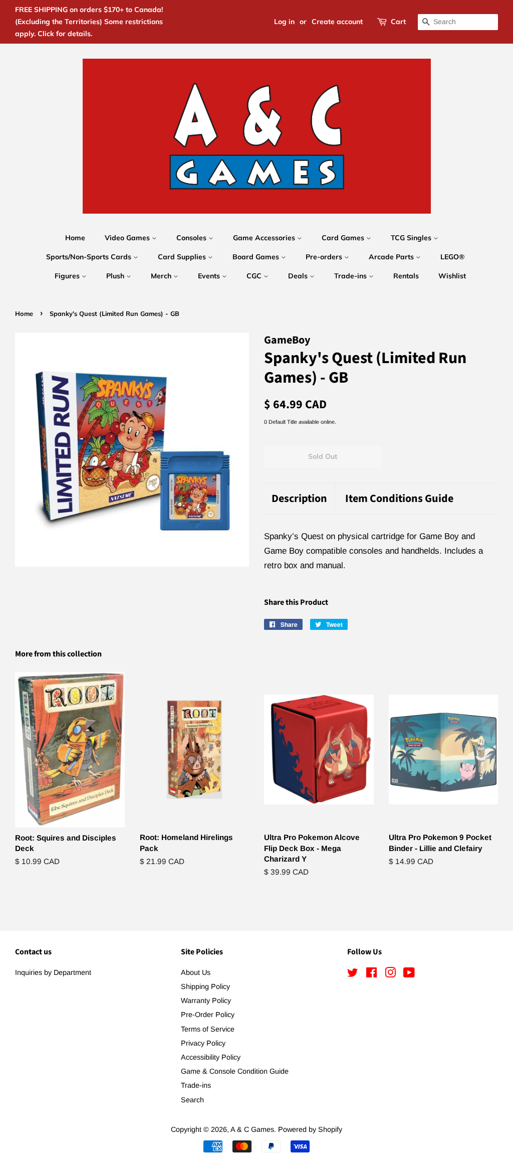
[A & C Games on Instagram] (390, 974)
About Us (195, 972)
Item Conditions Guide (399, 499)
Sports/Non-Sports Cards (89, 256)
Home (75, 237)
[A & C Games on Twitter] (352, 974)
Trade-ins (351, 275)
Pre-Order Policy (207, 1015)
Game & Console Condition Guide (235, 1071)
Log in (284, 21)
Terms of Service (207, 1029)
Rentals (406, 275)
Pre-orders (325, 256)
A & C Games (252, 1129)
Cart (398, 21)
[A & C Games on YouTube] (409, 974)
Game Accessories (265, 237)
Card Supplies (183, 256)
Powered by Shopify (310, 1129)
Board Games (256, 256)
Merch (162, 275)
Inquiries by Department (53, 972)
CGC (255, 275)
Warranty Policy (206, 1000)
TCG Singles (412, 237)
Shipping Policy (205, 986)
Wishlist (452, 275)
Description (299, 499)
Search (192, 1100)
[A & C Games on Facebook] (371, 974)
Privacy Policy (203, 1043)
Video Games (128, 237)
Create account (337, 21)
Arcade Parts (392, 256)
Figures (68, 275)
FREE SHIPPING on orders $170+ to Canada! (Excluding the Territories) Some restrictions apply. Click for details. (89, 21)
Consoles (192, 237)
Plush (116, 275)
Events (210, 275)
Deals (299, 275)
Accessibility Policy (210, 1057)
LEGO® (452, 256)
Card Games (344, 237)
